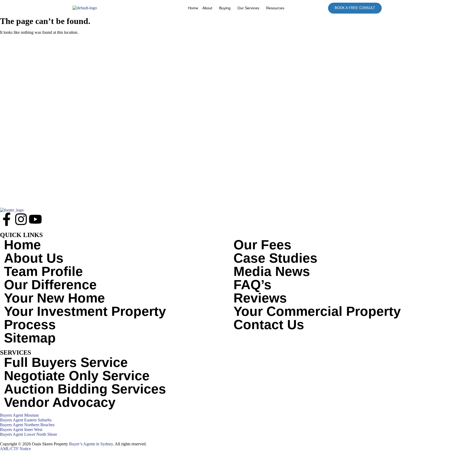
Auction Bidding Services (85, 389)
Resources (275, 8)
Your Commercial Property (317, 311)
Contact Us (268, 324)
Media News (271, 271)
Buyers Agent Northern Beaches (27, 424)
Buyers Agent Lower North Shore (28, 434)
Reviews (260, 298)
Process (30, 324)
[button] (208, 8)
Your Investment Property (85, 311)
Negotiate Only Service (77, 375)
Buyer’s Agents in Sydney (91, 444)
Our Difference (50, 284)
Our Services (248, 8)
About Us (33, 258)
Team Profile (43, 271)
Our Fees (262, 244)
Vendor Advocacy (60, 402)
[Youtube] (35, 219)
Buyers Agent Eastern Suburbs (26, 420)
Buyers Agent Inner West (21, 429)
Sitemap (30, 338)
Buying (225, 8)
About (207, 8)
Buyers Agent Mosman (19, 415)
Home (193, 8)
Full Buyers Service (66, 362)
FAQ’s (252, 284)
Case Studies (275, 258)
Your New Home (54, 298)
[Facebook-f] (6, 219)
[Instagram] (21, 219)
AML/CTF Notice (15, 448)
